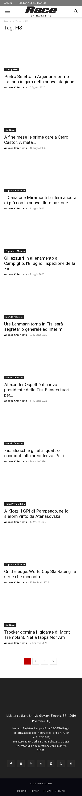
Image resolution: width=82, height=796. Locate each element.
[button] (7, 11)
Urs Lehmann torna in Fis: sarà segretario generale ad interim (33, 326)
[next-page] (53, 661)
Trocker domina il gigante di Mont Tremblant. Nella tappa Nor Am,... (37, 635)
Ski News (10, 130)
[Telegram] (51, 763)
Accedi (8, 2)
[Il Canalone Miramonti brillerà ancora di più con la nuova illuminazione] (41, 174)
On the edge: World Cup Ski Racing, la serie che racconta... (40, 574)
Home (8, 21)
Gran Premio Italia (15, 504)
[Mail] (41, 763)
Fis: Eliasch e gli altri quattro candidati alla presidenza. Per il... (36, 453)
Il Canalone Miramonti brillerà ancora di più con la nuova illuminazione (40, 200)
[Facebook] (11, 763)
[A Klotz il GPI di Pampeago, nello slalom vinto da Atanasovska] (41, 488)
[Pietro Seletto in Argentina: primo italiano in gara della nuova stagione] (41, 53)
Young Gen (11, 69)
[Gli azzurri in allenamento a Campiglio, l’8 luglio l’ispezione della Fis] (41, 235)
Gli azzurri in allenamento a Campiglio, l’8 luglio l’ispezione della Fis (39, 263)
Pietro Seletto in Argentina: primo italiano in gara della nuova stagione (39, 79)
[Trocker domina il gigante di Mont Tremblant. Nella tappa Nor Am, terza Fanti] (41, 609)
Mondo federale (13, 316)
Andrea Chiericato (15, 87)
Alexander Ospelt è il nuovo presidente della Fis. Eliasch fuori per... (36, 390)
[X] (61, 763)
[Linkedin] (31, 763)
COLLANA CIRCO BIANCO (32, 2)
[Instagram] (21, 763)
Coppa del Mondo (15, 190)
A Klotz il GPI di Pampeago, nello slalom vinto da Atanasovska (36, 514)
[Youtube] (71, 763)
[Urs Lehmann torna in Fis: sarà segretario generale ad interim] (41, 301)
